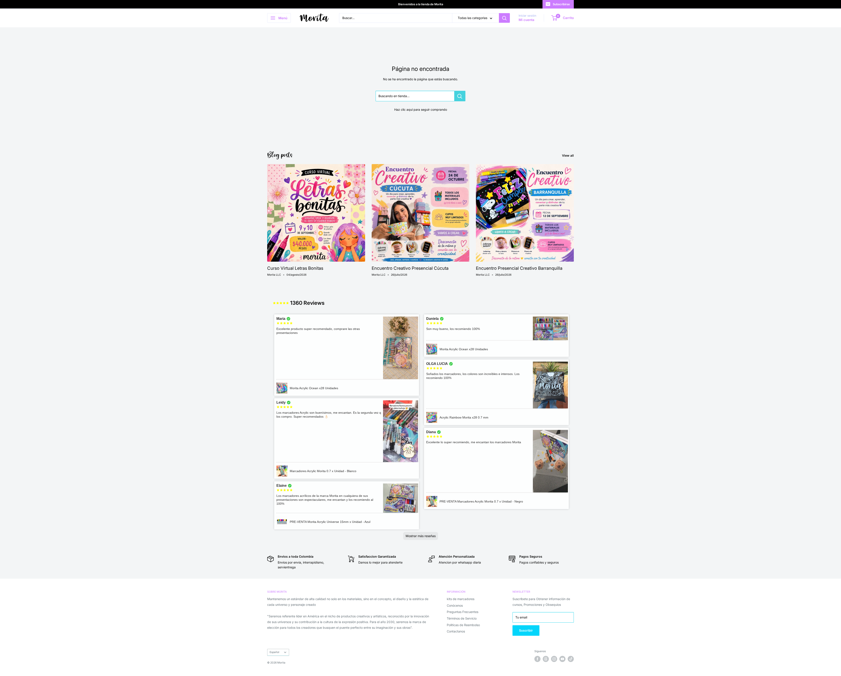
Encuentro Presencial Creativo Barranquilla (519, 268)
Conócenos (455, 605)
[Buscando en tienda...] (459, 96)
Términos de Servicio (462, 618)
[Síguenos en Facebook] (537, 659)
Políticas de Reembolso (463, 625)
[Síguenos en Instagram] (554, 659)
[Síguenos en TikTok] (571, 659)
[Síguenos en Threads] (546, 659)
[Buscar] (504, 18)
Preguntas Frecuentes (462, 612)
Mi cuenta (526, 20)
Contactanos (456, 631)
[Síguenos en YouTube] (562, 659)
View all (568, 155)
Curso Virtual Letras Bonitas (295, 268)
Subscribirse (561, 4)
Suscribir (526, 630)
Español (274, 652)
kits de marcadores (460, 599)
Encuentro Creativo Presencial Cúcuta (410, 268)
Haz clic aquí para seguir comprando (420, 109)
